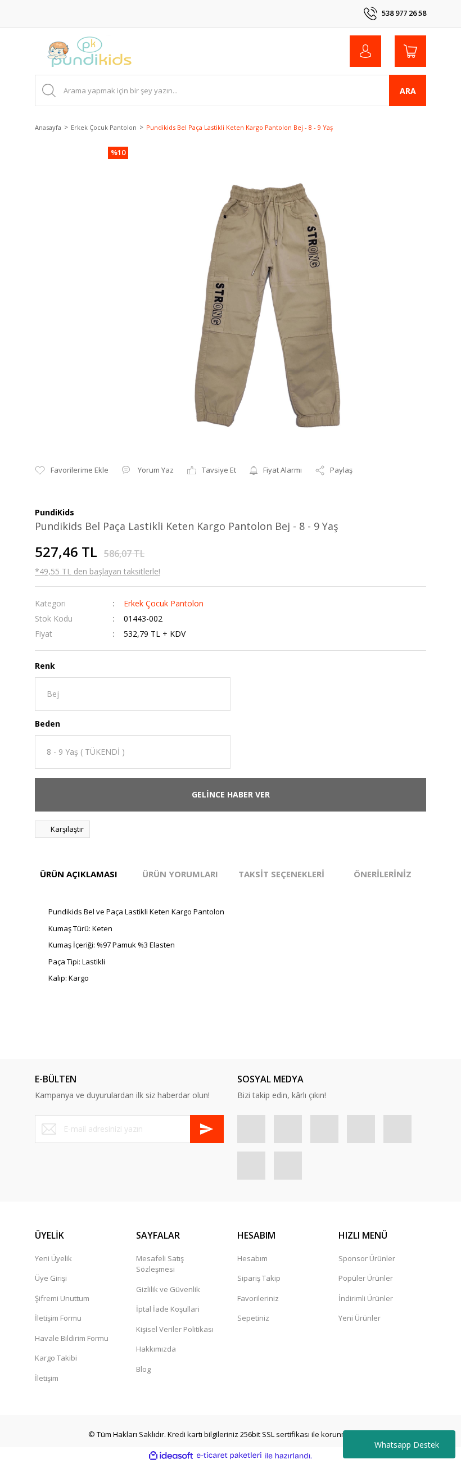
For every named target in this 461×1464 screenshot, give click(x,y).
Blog (143, 1369)
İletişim (46, 1378)
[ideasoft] (170, 1455)
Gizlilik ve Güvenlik (168, 1289)
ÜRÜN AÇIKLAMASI (78, 874)
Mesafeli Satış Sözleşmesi (160, 1264)
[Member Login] (365, 51)
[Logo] (90, 51)
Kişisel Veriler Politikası (175, 1329)
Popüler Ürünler (365, 1278)
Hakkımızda (156, 1349)
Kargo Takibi (56, 1358)
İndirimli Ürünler (365, 1298)
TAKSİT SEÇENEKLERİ (281, 874)
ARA (408, 90)
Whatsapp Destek (406, 1444)
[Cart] (410, 51)
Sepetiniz (253, 1318)
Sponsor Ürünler (366, 1258)
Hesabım (252, 1258)
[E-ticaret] (229, 1455)
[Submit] (207, 1129)
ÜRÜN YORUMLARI (180, 874)
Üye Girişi (51, 1278)
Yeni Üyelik (53, 1258)
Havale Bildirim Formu (72, 1338)
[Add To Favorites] (72, 470)
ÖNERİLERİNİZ (383, 874)
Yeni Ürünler (359, 1318)
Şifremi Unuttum (62, 1298)
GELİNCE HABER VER (231, 794)
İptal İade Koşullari (168, 1309)
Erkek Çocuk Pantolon (164, 603)
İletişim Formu (58, 1318)
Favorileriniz (258, 1298)
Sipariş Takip (259, 1278)
